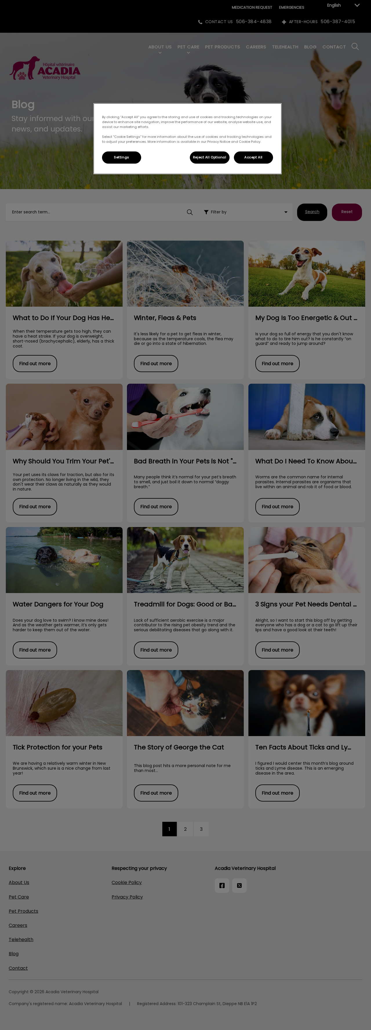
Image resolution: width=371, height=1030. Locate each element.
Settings (121, 157)
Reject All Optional (209, 157)
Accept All (253, 157)
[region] (187, 138)
